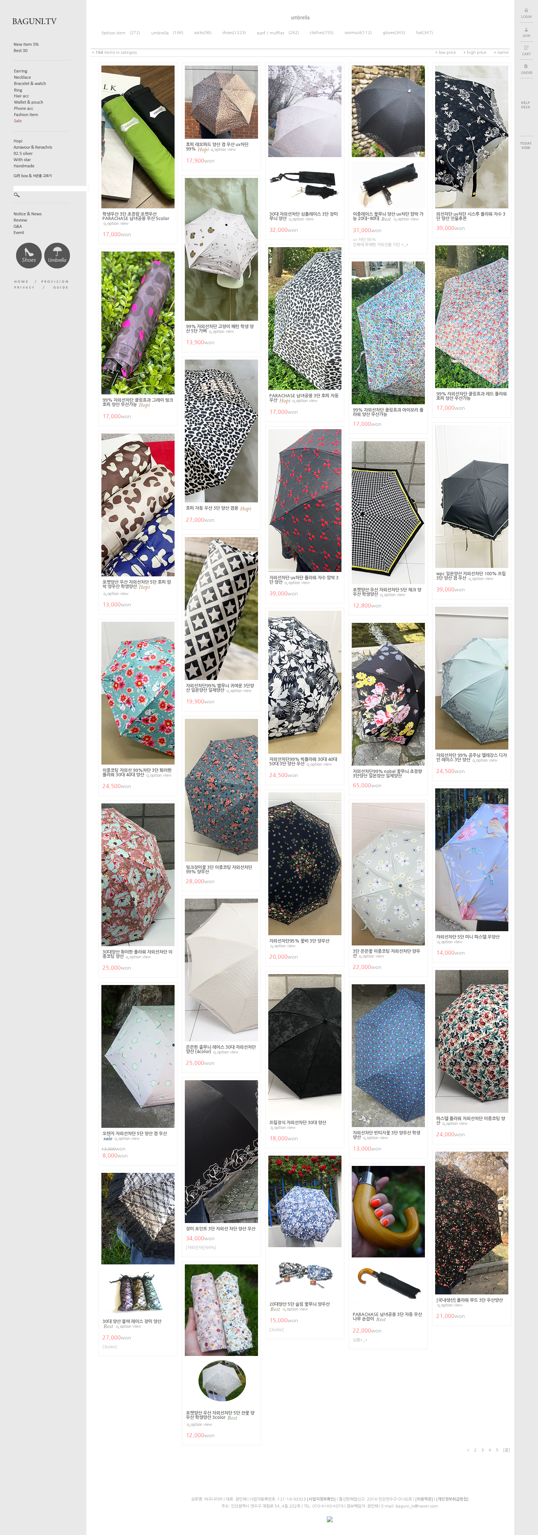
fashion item (116, 33)
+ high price (474, 53)
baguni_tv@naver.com (417, 1506)
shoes (228, 33)
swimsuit (353, 33)
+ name (501, 53)
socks (198, 33)
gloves (389, 33)
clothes (316, 33)
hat (419, 33)
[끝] (506, 1450)
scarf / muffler (272, 33)
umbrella (162, 33)
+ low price (445, 53)
